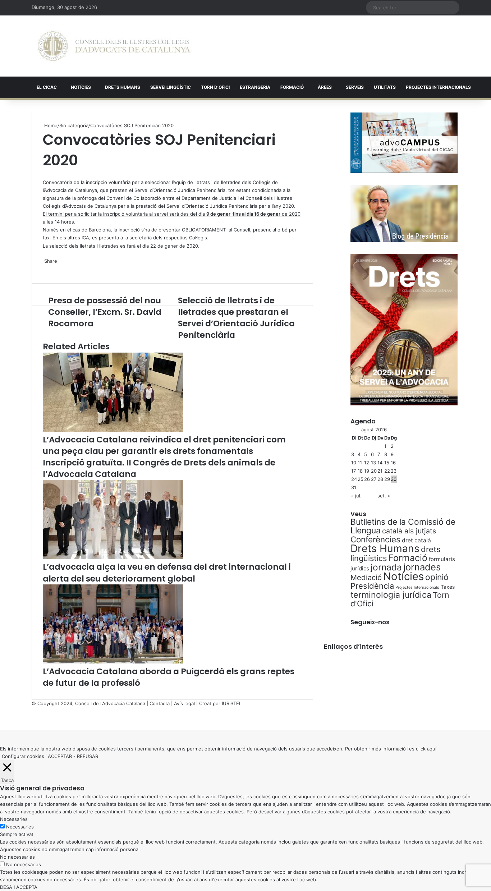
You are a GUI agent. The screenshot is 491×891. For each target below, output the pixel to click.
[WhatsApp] (45, 174)
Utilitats (385, 87)
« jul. (356, 496)
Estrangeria (255, 87)
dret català (416, 540)
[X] (43, 174)
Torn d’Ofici (215, 87)
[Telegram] (46, 268)
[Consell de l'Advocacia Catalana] (114, 46)
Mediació (366, 577)
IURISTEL (232, 703)
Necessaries (20, 827)
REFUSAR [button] (87, 756)
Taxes (448, 587)
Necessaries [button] (14, 819)
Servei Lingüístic (170, 87)
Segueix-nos (370, 622)
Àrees (325, 87)
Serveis (355, 87)
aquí (431, 749)
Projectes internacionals (438, 87)
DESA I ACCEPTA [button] (18, 887)
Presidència (372, 586)
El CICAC (47, 87)
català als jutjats (409, 531)
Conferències (375, 539)
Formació (292, 87)
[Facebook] (0, 718)
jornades (422, 567)
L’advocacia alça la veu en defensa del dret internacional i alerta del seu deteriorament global (167, 572)
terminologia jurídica (390, 595)
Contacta (160, 703)
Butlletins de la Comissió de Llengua (402, 526)
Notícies (81, 87)
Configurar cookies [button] (23, 756)
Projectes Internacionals (417, 587)
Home (50, 125)
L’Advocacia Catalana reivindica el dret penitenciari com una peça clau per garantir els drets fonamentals (164, 445)
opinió (437, 577)
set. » (383, 496)
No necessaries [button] (17, 857)
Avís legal (184, 703)
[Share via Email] (48, 268)
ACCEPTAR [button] (60, 756)
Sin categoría (73, 125)
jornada (386, 567)
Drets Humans (122, 87)
